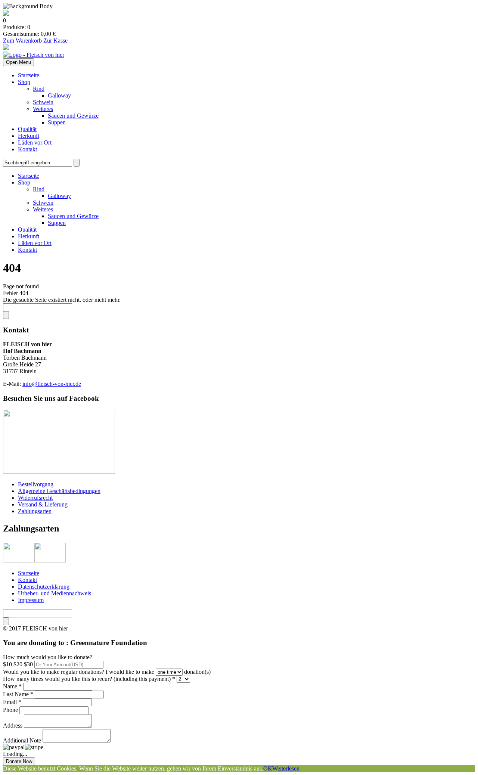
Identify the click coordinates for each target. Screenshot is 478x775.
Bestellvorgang (35, 484)
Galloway (59, 95)
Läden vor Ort (35, 142)
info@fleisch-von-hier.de (51, 384)
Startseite (28, 75)
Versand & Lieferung (43, 504)
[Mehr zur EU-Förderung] (6, 13)
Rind (38, 89)
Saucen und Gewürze (73, 115)
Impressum (31, 600)
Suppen (57, 122)
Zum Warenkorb (23, 40)
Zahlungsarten (35, 511)
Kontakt (27, 149)
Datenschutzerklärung (43, 586)
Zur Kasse (55, 40)
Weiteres (43, 109)
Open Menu (18, 62)
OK (267, 768)
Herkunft (28, 136)
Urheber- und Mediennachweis (54, 593)
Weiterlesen (285, 768)
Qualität (27, 129)
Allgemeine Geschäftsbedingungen (59, 491)
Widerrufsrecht (35, 498)
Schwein (43, 102)
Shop (24, 82)
